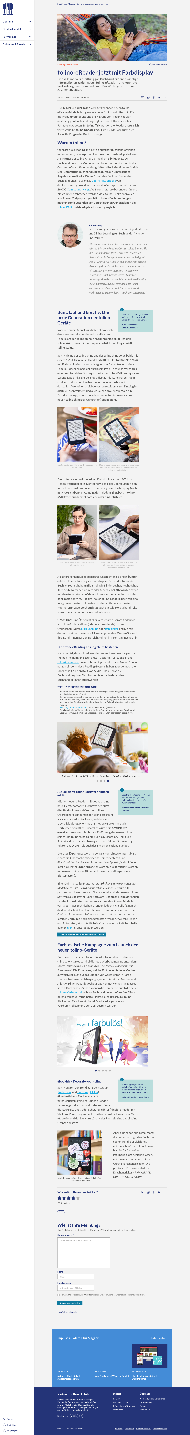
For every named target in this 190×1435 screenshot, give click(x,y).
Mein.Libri (11, 1425)
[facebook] (81, 1416)
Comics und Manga (78, 189)
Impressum (118, 1428)
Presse (143, 1406)
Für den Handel (12, 29)
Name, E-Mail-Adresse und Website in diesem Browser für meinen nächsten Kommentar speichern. (102, 1294)
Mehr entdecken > (159, 1338)
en (12, 1430)
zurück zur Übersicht (68, 1312)
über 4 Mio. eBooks (104, 180)
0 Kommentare (159, 64)
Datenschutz (129, 1428)
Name (60, 1271)
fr (16, 1430)
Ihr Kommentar (64, 1235)
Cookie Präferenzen (160, 1428)
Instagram (64, 1092)
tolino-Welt (64, 207)
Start (59, 4)
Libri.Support (119, 1402)
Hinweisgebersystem (143, 1428)
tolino (61, 1212)
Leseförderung (146, 1402)
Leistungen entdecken (67, 64)
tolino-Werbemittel (69, 992)
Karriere (143, 1409)
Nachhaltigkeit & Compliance (152, 1399)
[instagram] (76, 1416)
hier (69, 927)
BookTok (82, 1092)
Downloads (118, 1409)
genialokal (111, 628)
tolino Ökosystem (68, 662)
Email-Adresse (64, 1283)
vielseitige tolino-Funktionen (73, 707)
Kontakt (116, 1399)
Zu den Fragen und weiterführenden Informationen (82, 934)
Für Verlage (9, 36)
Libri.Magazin (69, 4)
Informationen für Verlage (124, 1406)
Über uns (8, 21)
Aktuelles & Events (14, 44)
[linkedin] (72, 1416)
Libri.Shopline (89, 628)
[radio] (59, 1198)
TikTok (94, 1092)
